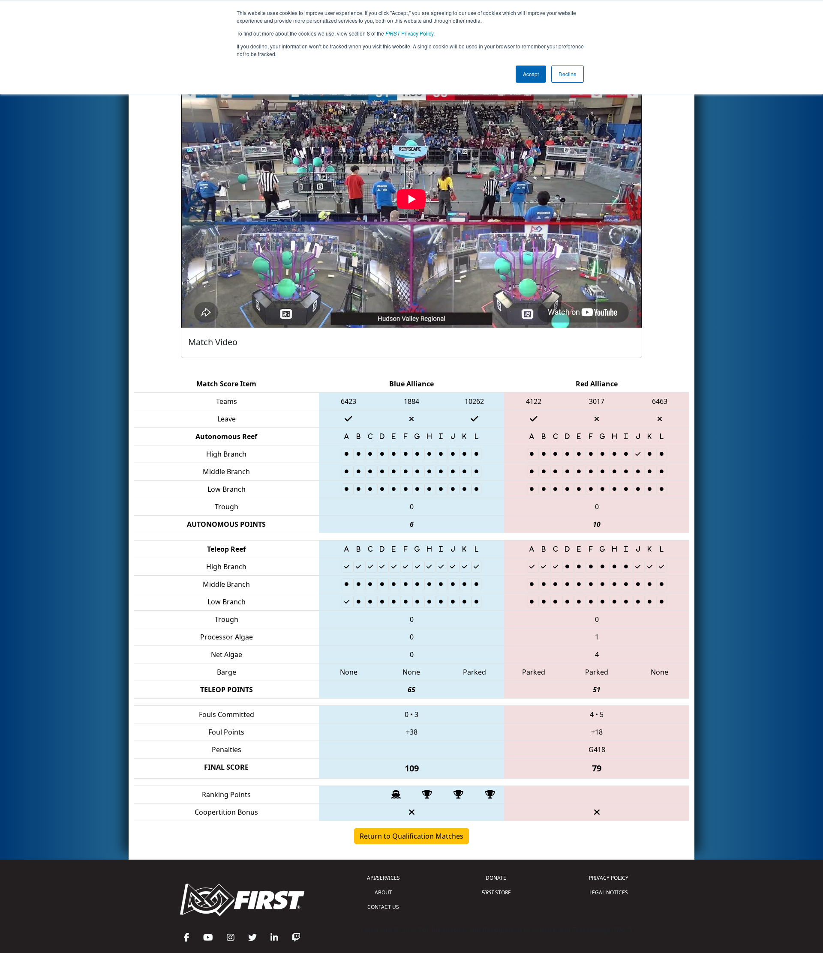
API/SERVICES (383, 877)
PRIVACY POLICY (608, 877)
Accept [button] (531, 74)
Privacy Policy (409, 33)
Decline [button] (568, 74)
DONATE (496, 877)
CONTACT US (383, 907)
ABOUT (383, 892)
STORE (496, 892)
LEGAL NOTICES (608, 892)
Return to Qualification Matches (411, 836)
